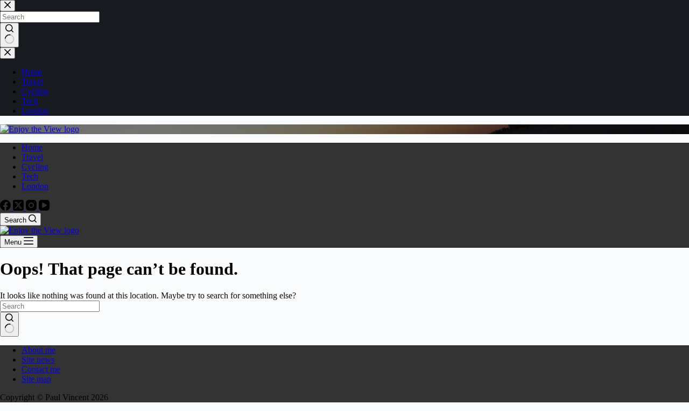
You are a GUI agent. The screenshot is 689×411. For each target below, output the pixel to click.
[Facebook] (6, 207)
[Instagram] (32, 207)
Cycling (35, 166)
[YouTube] (44, 207)
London (35, 186)
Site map (36, 379)
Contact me (41, 369)
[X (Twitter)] (19, 207)
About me (38, 349)
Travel (32, 157)
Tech (30, 176)
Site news (38, 359)
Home (32, 147)
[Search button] (9, 324)
